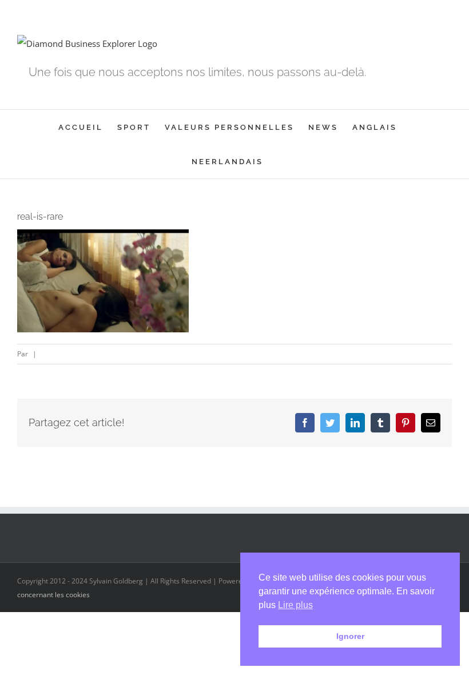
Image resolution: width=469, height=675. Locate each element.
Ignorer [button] (350, 636)
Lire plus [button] (295, 605)
